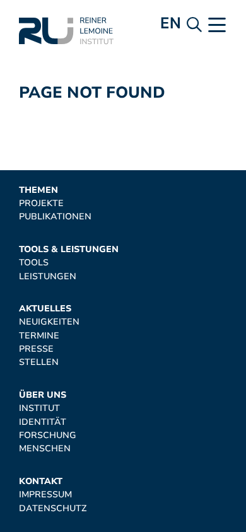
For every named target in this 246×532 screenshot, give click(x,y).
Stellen (39, 362)
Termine (39, 335)
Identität (42, 422)
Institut (39, 408)
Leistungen (47, 276)
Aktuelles (45, 308)
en (170, 23)
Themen (38, 190)
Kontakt (40, 481)
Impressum (45, 494)
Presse (36, 349)
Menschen (45, 448)
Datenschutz (52, 508)
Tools (34, 262)
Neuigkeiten (49, 322)
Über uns (42, 395)
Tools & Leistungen (69, 249)
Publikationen (55, 216)
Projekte (41, 203)
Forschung (47, 435)
